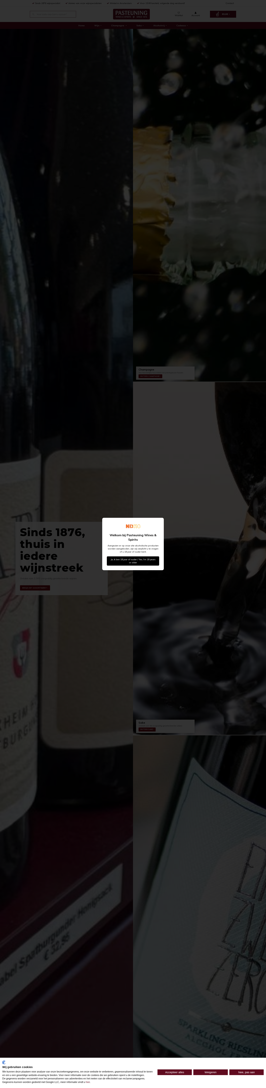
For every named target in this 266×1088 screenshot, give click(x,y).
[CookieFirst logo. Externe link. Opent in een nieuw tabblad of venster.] (3, 1062)
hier (88, 1082)
